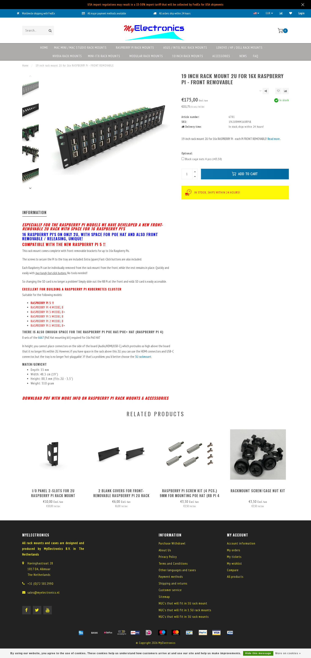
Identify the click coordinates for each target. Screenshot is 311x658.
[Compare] (281, 13)
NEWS (243, 56)
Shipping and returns (173, 583)
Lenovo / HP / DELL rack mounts (239, 48)
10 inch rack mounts (187, 56)
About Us (165, 550)
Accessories (221, 56)
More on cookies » (288, 653)
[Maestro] (162, 632)
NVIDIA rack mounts (67, 56)
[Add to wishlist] (278, 91)
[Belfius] (108, 632)
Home (44, 48)
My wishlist (234, 563)
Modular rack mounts (146, 56)
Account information (241, 543)
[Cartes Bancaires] (121, 632)
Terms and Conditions (173, 563)
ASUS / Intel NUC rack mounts (185, 48)
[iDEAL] (148, 632)
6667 (41, 338)
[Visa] (216, 632)
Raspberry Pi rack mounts (135, 48)
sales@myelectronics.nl (43, 592)
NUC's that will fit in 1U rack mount (183, 603)
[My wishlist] (290, 13)
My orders (233, 550)
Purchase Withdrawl (172, 543)
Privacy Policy (168, 557)
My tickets (234, 557)
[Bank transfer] (94, 632)
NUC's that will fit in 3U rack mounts (184, 617)
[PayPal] (203, 632)
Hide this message (258, 653)
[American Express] (81, 632)
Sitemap (164, 597)
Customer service (170, 590)
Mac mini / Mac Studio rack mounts (80, 48)
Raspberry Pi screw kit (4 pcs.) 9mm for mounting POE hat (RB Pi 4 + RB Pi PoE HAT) (190, 495)
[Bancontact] (189, 632)
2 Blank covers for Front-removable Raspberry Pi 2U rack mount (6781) (121, 495)
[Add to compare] (285, 91)
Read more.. (274, 139)
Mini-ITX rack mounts (104, 56)
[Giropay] (135, 632)
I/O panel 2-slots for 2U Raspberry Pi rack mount (53, 493)
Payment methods (171, 577)
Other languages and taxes (177, 570)
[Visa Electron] (230, 632)
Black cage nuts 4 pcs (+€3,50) (203, 159)
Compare (233, 570)
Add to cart (247, 173)
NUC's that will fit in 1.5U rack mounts (185, 610)
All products (235, 577)
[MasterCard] (176, 632)
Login (302, 13)
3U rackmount (143, 357)
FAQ (255, 56)
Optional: (187, 153)
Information (34, 212)
